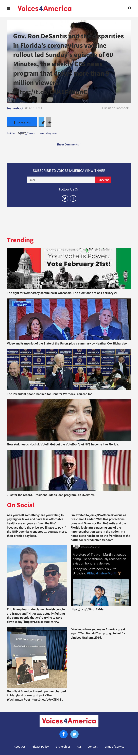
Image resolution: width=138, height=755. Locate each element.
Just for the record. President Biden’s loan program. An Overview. (51, 495)
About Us (20, 746)
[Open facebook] (73, 198)
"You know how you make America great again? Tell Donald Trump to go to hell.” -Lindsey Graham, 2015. (98, 633)
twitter (11, 133)
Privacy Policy (40, 746)
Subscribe (103, 180)
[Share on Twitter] (41, 122)
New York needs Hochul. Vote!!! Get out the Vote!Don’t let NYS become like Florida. (63, 444)
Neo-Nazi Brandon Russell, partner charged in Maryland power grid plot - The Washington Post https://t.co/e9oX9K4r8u (36, 695)
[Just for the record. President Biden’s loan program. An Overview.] (69, 470)
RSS (79, 746)
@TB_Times (27, 133)
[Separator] (48, 122)
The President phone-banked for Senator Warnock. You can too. (50, 394)
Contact (92, 746)
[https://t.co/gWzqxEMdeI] (101, 575)
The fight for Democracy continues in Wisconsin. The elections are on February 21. (62, 293)
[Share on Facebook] (22, 122)
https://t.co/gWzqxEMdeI (87, 609)
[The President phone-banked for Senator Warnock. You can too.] (69, 369)
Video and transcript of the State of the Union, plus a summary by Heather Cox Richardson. (68, 343)
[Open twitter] (65, 198)
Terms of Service (113, 746)
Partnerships (63, 746)
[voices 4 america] (44, 8)
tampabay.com (48, 133)
